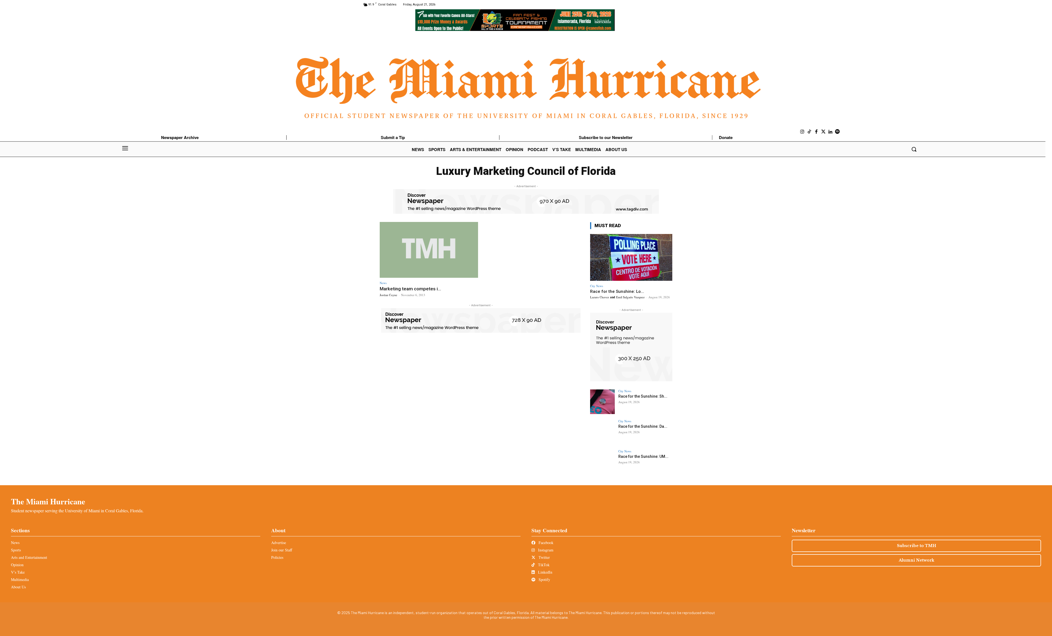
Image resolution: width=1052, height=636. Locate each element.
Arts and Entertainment (29, 557)
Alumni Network (916, 560)
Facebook (545, 542)
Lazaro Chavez (599, 297)
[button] (914, 149)
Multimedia (20, 579)
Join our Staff (281, 550)
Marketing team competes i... (410, 288)
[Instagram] (802, 131)
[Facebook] (816, 131)
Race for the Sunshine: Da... (642, 426)
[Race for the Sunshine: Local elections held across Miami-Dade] (631, 257)
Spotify (544, 579)
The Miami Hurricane (48, 501)
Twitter (544, 557)
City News (596, 285)
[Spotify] (837, 131)
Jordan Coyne (388, 295)
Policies (277, 557)
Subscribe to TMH (916, 545)
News (383, 282)
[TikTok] (809, 131)
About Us (18, 586)
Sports (16, 550)
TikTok (543, 564)
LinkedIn (544, 572)
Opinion (17, 564)
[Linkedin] (830, 131)
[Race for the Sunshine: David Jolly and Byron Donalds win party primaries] (602, 432)
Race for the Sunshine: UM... (643, 456)
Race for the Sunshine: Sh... (642, 396)
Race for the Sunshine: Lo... (617, 291)
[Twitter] (823, 131)
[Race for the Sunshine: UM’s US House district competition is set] (602, 462)
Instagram (545, 550)
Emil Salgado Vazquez (630, 297)
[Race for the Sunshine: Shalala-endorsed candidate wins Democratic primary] (602, 401)
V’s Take (18, 572)
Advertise (278, 542)
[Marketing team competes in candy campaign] (429, 250)
